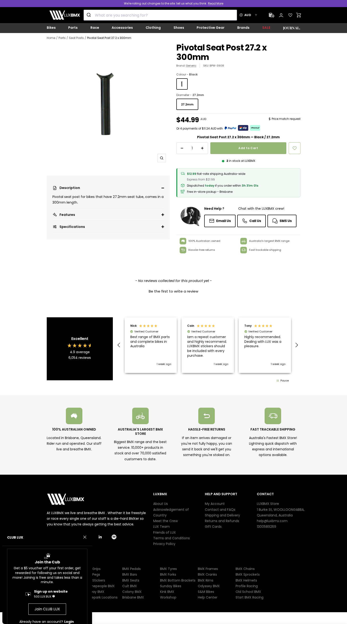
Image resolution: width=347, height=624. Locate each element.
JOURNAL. (291, 27)
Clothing (153, 27)
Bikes (51, 27)
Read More (215, 3)
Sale (266, 27)
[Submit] (89, 15)
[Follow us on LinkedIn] (105, 536)
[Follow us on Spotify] (118, 536)
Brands (243, 27)
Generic (191, 65)
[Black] (182, 84)
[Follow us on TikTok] (92, 536)
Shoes (179, 27)
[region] (208, 345)
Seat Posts (76, 38)
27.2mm (187, 104)
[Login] (281, 15)
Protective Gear (210, 27)
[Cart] (298, 15)
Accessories (122, 27)
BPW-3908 (217, 65)
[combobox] (160, 15)
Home (51, 38)
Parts (73, 27)
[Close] (84, 537)
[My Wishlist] (290, 15)
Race (94, 27)
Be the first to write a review (173, 291)
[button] (108, 188)
